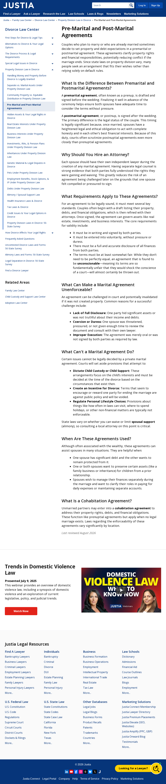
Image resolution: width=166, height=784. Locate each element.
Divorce (48, 667)
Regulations (12, 717)
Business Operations (95, 662)
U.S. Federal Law (16, 702)
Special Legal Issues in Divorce (21, 63)
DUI (46, 672)
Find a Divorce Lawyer (17, 270)
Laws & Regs (95, 13)
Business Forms (92, 717)
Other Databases (95, 702)
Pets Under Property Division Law (24, 172)
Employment (90, 667)
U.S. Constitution (15, 707)
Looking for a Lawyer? (133, 768)
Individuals (51, 652)
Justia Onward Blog (133, 736)
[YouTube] (71, 772)
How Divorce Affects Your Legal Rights (25, 232)
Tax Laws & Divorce (17, 207)
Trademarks (90, 732)
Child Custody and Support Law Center (25, 296)
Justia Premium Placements (138, 717)
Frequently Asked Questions (20, 238)
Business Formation (95, 656)
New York (50, 732)
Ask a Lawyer (32, 13)
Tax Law (88, 687)
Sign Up (155, 5)
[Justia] (18, 5)
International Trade (95, 677)
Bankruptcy (51, 656)
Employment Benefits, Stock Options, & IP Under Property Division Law (28, 180)
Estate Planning (53, 677)
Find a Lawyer (11, 13)
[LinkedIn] (67, 772)
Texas (47, 738)
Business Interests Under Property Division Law (25, 135)
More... (9, 693)
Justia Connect (31, 778)
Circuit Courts (13, 727)
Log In (142, 5)
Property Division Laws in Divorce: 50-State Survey (27, 224)
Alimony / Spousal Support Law (23, 194)
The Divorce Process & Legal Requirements (20, 55)
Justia (6, 20)
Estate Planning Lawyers (20, 677)
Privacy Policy (110, 778)
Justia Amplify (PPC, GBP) (137, 731)
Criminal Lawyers (15, 667)
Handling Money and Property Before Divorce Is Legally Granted (26, 77)
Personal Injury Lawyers (19, 687)
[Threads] (85, 772)
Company (64, 778)
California (50, 722)
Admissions (129, 662)
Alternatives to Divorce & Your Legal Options (24, 45)
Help (75, 778)
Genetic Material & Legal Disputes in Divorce (26, 164)
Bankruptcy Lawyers (17, 656)
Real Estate (89, 682)
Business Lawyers (16, 662)
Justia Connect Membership (139, 707)
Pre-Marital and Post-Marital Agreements (24, 106)
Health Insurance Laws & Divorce (24, 200)
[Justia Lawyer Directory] (99, 772)
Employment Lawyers (18, 672)
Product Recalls (92, 722)
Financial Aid (129, 667)
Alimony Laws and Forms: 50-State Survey (27, 254)
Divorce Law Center (45, 20)
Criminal (49, 662)
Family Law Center (22, 20)
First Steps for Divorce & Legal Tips (23, 37)
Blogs (125, 682)
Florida (48, 727)
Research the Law (54, 13)
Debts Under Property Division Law (25, 188)
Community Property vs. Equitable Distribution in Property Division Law (26, 96)
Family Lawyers (14, 682)
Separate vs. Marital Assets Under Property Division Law (24, 87)
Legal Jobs (89, 707)
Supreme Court (14, 722)
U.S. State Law (54, 702)
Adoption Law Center (16, 302)
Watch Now (21, 611)
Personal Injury (53, 687)
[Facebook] (76, 772)
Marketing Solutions (136, 13)
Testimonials (130, 742)
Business (89, 652)
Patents (87, 727)
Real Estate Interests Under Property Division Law (26, 126)
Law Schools (76, 13)
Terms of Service (89, 778)
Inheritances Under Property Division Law (26, 155)
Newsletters (114, 13)
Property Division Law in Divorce (74, 20)
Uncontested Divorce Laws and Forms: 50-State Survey (25, 246)
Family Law (50, 682)
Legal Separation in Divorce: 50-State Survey (24, 262)
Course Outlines (132, 672)
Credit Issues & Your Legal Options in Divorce (26, 215)
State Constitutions (55, 707)
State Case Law (53, 717)
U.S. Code (10, 712)
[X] (95, 772)
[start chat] (156, 768)
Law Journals (130, 677)
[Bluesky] (90, 772)
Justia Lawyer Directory (136, 712)
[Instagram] (81, 772)
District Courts (14, 732)
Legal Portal (49, 778)
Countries (89, 738)
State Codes (51, 712)
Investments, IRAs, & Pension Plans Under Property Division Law (26, 145)
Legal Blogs (90, 712)
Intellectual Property (95, 672)
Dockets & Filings (15, 738)
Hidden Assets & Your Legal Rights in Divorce (26, 116)
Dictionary (128, 656)
